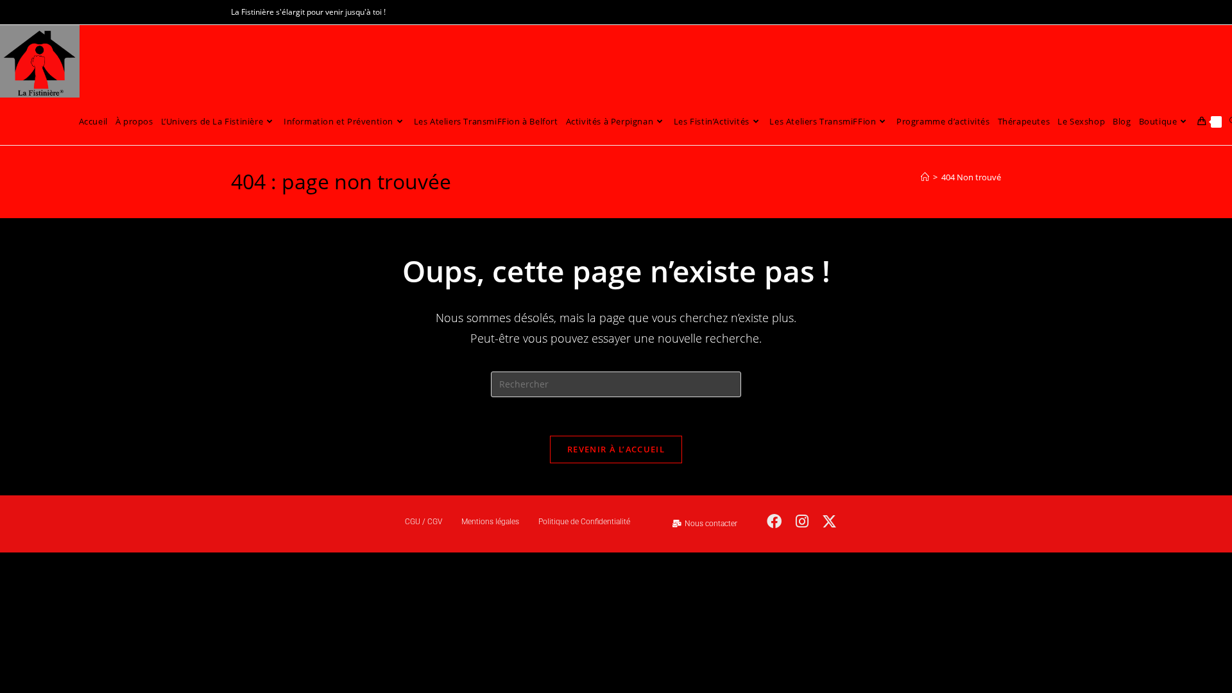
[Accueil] (925, 177)
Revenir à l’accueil (616, 449)
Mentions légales (490, 521)
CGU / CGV (423, 521)
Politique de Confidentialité (584, 521)
